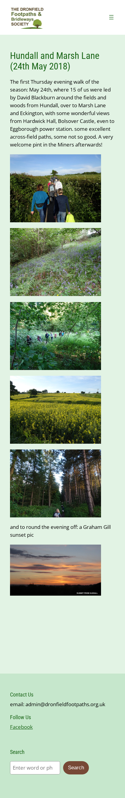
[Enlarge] (93, 162)
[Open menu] (111, 17)
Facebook (21, 726)
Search (76, 768)
